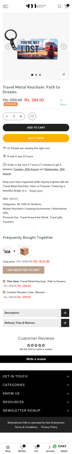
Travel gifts (56, 217)
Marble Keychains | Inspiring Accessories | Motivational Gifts (35, 211)
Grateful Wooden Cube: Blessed (25, 292)
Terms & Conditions (26, 427)
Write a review (36, 359)
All (18, 204)
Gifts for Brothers (31, 204)
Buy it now (36, 138)
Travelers (8, 221)
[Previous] (8, 46)
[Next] (63, 46)
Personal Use (10, 217)
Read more (36, 190)
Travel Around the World (34, 217)
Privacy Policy (49, 427)
